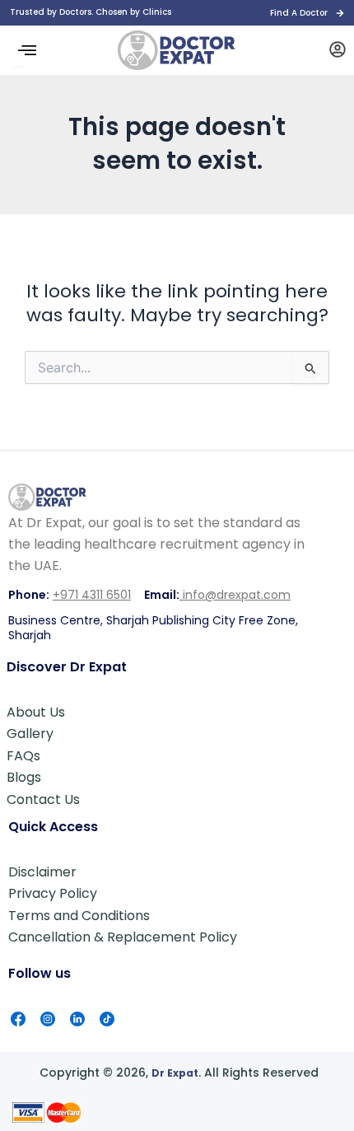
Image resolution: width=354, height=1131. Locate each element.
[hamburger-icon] (18, 50)
